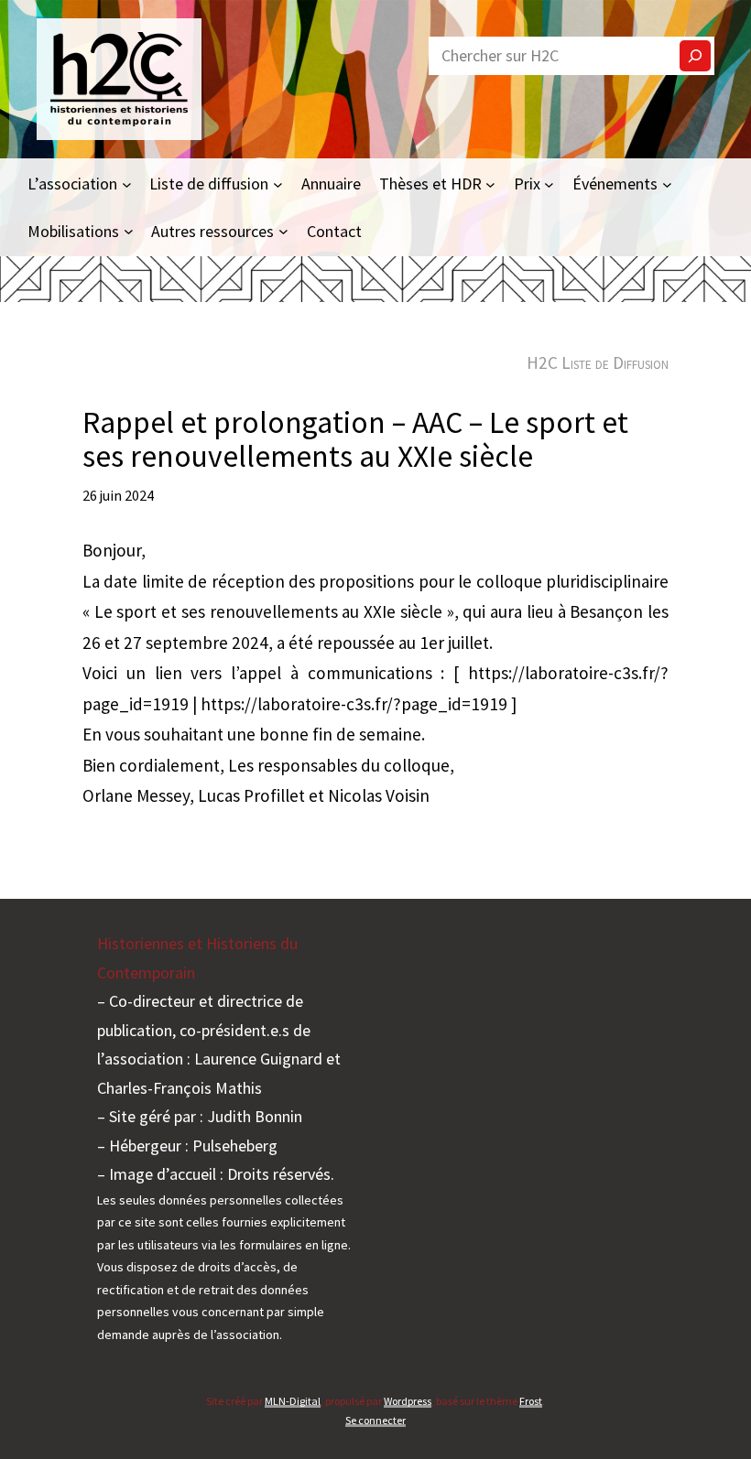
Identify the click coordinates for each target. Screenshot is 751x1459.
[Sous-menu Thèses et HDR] (490, 183)
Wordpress (407, 1401)
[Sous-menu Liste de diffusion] (278, 183)
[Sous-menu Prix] (549, 183)
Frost (530, 1401)
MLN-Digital (293, 1401)
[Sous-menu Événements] (667, 183)
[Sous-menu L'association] (127, 183)
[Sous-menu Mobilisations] (129, 231)
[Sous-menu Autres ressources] (283, 231)
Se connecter (375, 1420)
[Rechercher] (695, 55)
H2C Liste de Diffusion (598, 362)
